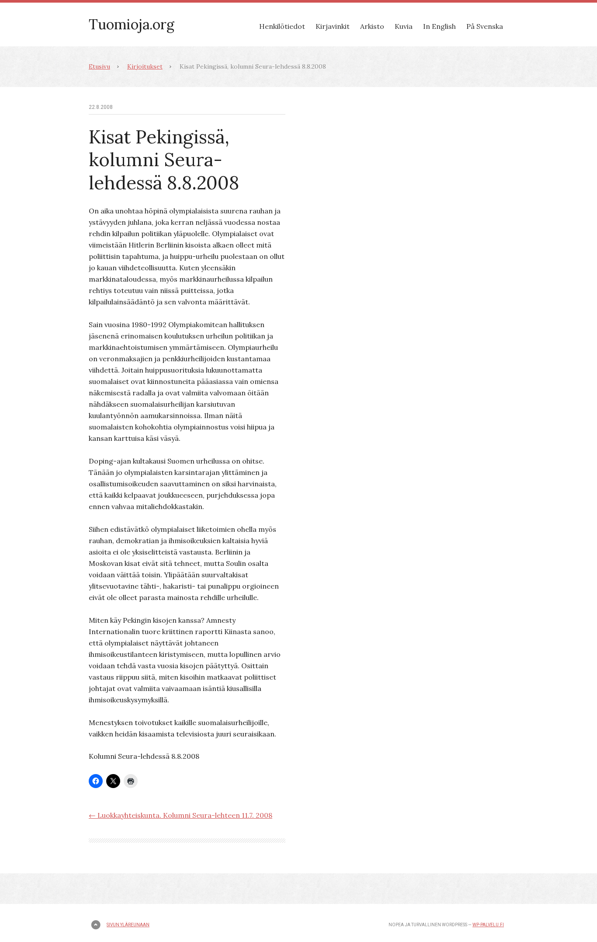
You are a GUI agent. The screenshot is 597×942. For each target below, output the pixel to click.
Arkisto (372, 26)
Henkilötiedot (282, 26)
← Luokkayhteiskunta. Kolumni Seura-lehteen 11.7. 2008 (180, 815)
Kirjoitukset (145, 66)
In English (439, 26)
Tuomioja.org (131, 24)
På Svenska (484, 26)
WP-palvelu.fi (488, 924)
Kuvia (404, 26)
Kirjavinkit (333, 26)
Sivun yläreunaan (128, 924)
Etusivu (99, 66)
